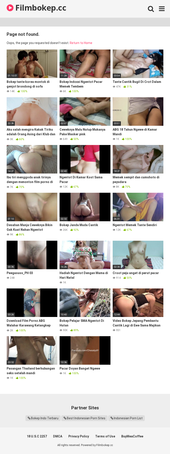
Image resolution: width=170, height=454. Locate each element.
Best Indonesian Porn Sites (86, 418)
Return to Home (81, 43)
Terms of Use (105, 436)
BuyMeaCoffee (132, 436)
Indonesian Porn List (128, 418)
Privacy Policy (78, 436)
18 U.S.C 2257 (37, 436)
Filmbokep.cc (40, 7)
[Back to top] (155, 440)
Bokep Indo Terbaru (44, 418)
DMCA (57, 436)
